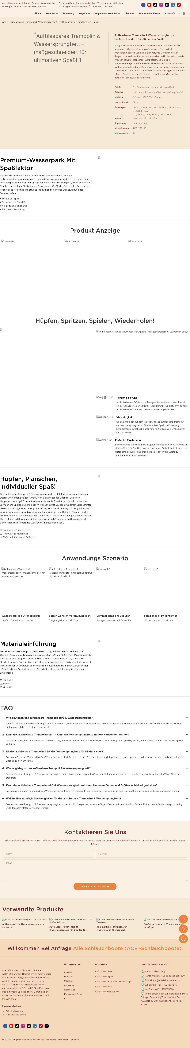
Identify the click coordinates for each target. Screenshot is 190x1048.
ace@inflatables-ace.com (75, 6)
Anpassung (69, 985)
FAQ (66, 998)
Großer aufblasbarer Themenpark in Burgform (163, 926)
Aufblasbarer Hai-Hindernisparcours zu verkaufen (23, 926)
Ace (4, 22)
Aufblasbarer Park (103, 971)
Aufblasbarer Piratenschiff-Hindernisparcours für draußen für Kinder (67, 929)
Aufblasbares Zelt (103, 986)
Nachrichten (69, 990)
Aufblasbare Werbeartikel (107, 991)
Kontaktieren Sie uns (73, 994)
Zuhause (68, 972)
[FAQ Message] (183, 938)
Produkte (68, 976)
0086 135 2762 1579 (102, 6)
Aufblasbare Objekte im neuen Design (113, 981)
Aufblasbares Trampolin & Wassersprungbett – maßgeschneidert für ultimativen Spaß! (54, 22)
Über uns (68, 981)
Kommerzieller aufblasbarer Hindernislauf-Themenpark (111, 928)
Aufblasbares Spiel (104, 976)
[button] (174, 13)
